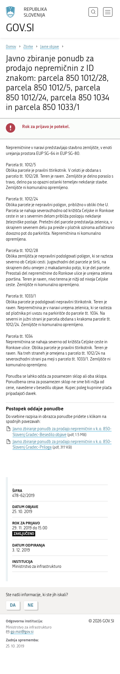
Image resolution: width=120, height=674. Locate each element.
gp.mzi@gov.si (21, 631)
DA (13, 605)
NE (30, 605)
